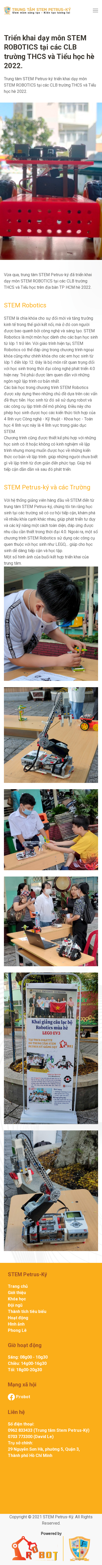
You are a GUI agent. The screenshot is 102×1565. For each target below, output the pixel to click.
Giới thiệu (17, 1292)
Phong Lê (17, 1330)
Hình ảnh (16, 1324)
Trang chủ (18, 1286)
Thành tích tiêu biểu (27, 1311)
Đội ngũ (15, 1305)
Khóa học (17, 1298)
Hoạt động (18, 1317)
